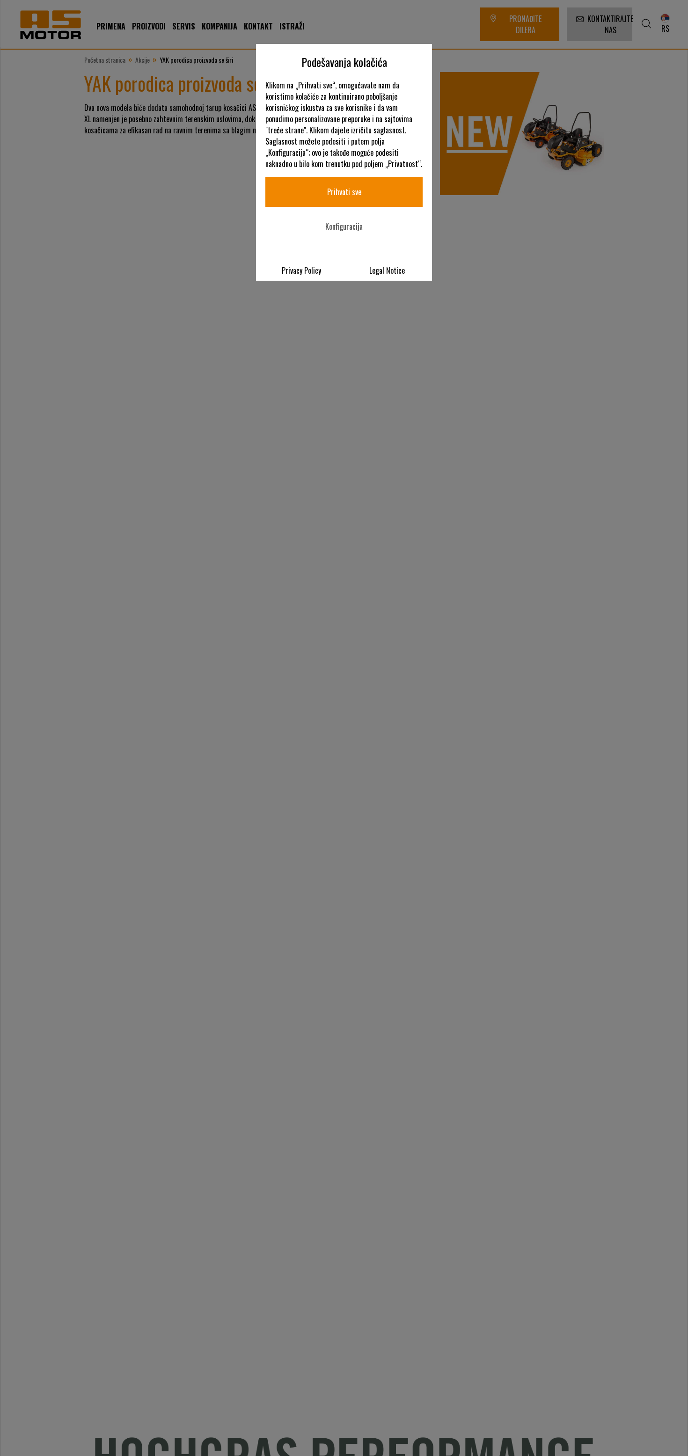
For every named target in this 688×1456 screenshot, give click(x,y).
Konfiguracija (344, 226)
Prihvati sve (344, 191)
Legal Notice (387, 270)
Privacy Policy (301, 270)
